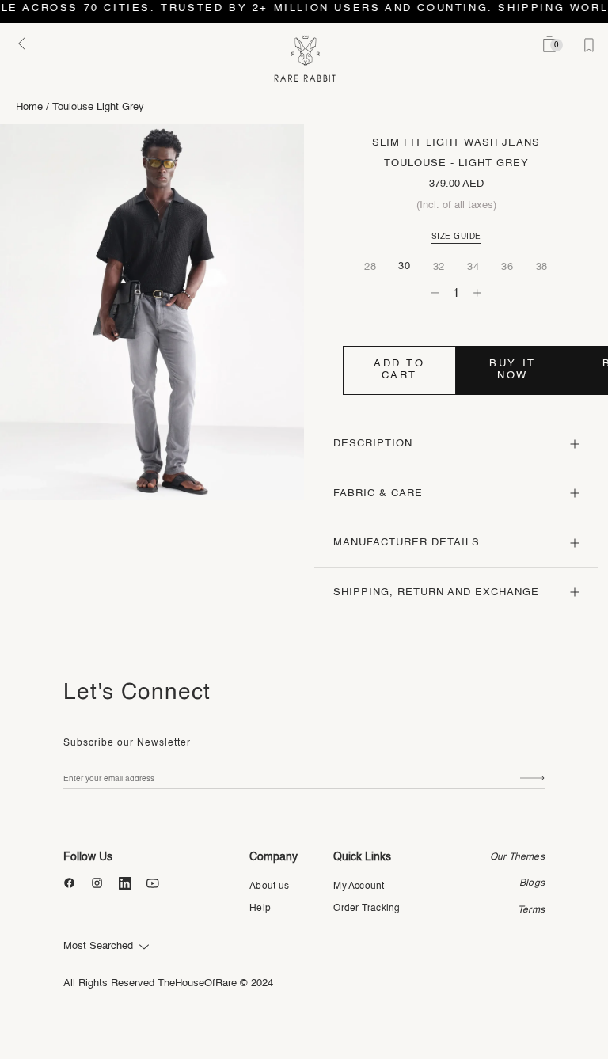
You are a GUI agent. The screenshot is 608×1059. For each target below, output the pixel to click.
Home (29, 107)
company (273, 857)
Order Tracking (366, 908)
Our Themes (517, 857)
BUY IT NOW (512, 370)
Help (260, 908)
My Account (358, 886)
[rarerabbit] (304, 59)
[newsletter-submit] (532, 779)
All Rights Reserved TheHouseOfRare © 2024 (168, 983)
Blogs (532, 883)
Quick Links (362, 857)
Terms (531, 910)
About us (269, 886)
